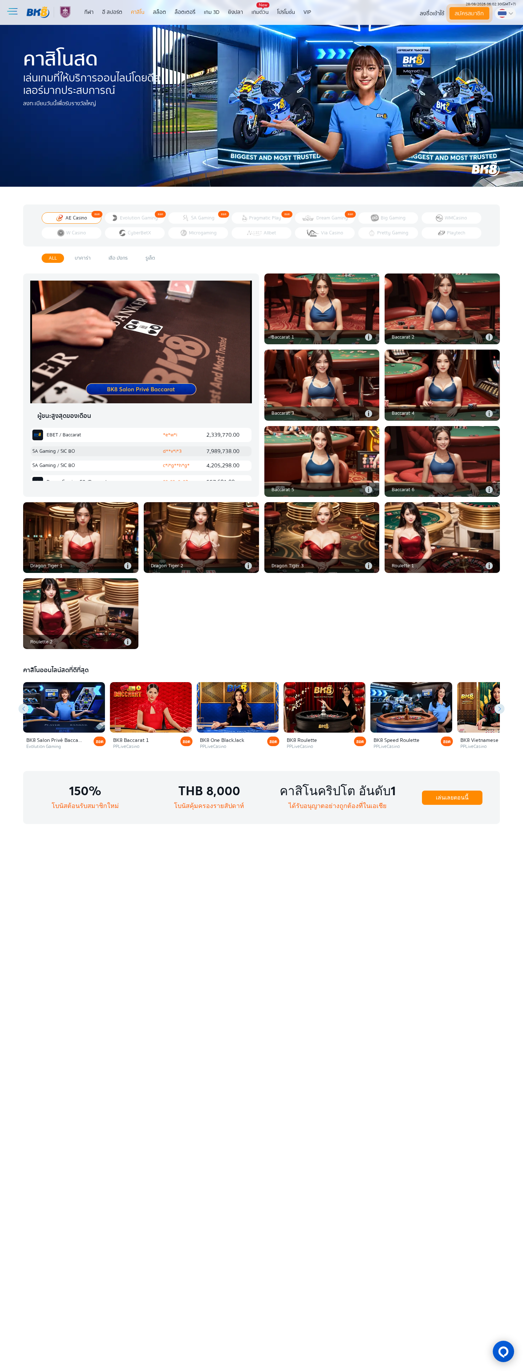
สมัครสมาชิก (469, 13)
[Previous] (23, 709)
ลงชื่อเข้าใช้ (432, 13)
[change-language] (505, 13)
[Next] (499, 709)
